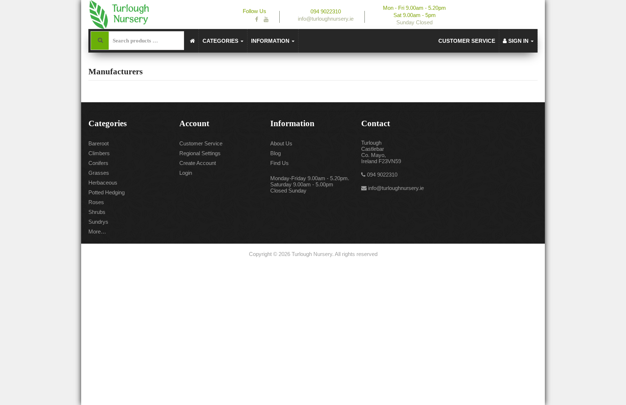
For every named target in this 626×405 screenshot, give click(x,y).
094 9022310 (382, 174)
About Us (281, 143)
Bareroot (98, 143)
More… (97, 231)
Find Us (279, 163)
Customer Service (466, 41)
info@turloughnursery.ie (396, 188)
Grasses (98, 173)
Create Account (197, 163)
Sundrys (98, 222)
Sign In (518, 41)
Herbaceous (102, 182)
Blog (275, 153)
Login (185, 173)
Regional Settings (200, 153)
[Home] (192, 41)
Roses (96, 202)
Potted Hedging (106, 192)
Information (271, 41)
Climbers (99, 153)
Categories (221, 41)
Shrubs (96, 212)
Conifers (98, 163)
